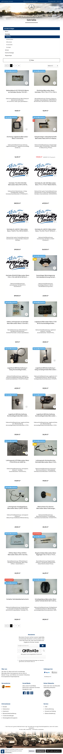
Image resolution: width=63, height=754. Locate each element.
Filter (32, 60)
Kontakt (5, 706)
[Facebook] (24, 693)
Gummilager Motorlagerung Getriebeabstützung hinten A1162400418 (45, 276)
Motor (6, 31)
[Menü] (3, 12)
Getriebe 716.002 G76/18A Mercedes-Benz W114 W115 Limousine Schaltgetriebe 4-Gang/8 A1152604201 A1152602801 (17, 184)
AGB (46, 706)
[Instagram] (28, 693)
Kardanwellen (9, 44)
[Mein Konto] (52, 12)
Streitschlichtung (49, 709)
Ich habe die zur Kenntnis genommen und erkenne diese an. (31, 661)
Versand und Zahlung (50, 711)
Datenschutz (6, 709)
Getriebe (7, 34)
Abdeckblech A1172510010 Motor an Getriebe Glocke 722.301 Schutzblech (17, 91)
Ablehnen (31, 751)
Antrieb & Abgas (9, 28)
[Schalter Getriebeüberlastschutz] (17, 586)
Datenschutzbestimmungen (31, 660)
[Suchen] (44, 12)
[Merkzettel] (48, 12)
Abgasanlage (8, 55)
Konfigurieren (40, 751)
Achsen (7, 50)
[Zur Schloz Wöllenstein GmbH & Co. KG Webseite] (31, 693)
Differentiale (9, 42)
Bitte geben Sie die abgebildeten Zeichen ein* (31, 654)
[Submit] (43, 645)
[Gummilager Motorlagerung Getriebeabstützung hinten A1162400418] (45, 263)
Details (18, 110)
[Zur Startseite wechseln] (31, 7)
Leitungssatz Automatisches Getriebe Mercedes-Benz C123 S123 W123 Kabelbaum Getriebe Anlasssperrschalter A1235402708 (45, 461)
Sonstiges (8, 47)
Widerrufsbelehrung (50, 713)
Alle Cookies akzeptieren (54, 751)
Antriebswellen (9, 39)
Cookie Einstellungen (8, 715)
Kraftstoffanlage (9, 52)
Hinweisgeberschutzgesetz (10, 718)
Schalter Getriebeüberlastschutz (17, 599)
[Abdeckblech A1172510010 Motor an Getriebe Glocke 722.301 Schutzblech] (17, 78)
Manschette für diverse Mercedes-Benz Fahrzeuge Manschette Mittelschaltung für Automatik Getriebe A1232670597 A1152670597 (45, 507)
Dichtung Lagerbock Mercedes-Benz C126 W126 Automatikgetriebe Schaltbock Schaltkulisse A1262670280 (17, 137)
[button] (2, 751)
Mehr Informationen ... (7, 752)
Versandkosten (31, 726)
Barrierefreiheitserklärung (9, 713)
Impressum (6, 711)
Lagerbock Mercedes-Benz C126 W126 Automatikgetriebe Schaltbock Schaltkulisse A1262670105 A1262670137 (46, 322)
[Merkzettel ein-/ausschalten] (26, 83)
